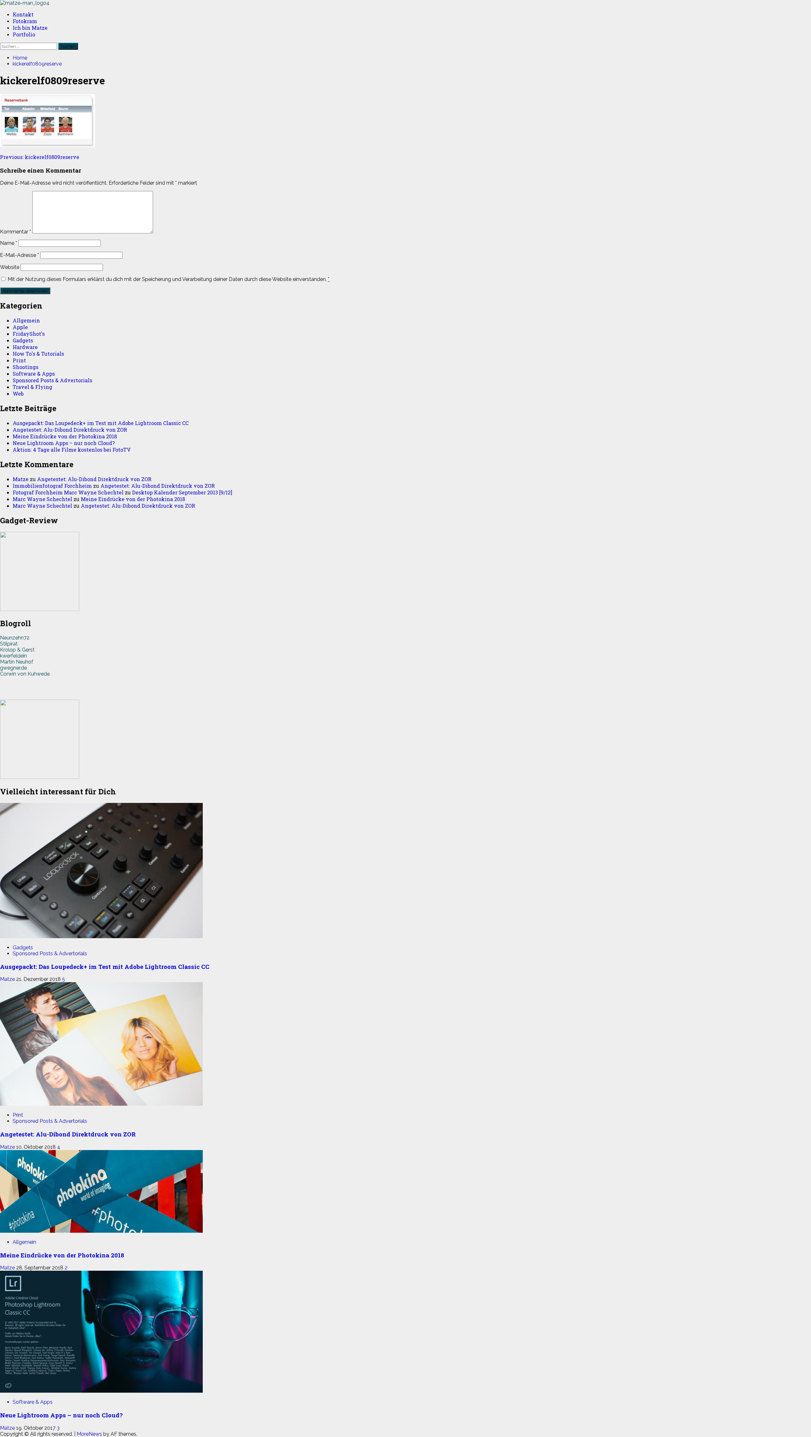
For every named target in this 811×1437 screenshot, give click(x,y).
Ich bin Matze (30, 27)
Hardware (25, 347)
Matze (21, 479)
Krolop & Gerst (17, 650)
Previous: (39, 157)
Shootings (25, 367)
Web (18, 393)
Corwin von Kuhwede (25, 674)
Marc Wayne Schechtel (42, 499)
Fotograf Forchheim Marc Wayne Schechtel (68, 492)
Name (8, 243)
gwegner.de (13, 668)
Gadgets (23, 340)
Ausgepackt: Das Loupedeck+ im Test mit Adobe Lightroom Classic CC (100, 423)
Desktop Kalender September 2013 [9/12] (182, 492)
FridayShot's (29, 333)
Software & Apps (34, 373)
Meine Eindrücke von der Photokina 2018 (65, 436)
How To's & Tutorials (38, 353)
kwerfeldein (13, 656)
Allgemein (26, 320)
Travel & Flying (32, 387)
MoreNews (89, 1434)
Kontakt (23, 14)
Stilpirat (9, 644)
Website (9, 267)
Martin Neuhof (16, 662)
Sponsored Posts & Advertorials (52, 380)
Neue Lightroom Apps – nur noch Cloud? (64, 443)
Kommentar (15, 232)
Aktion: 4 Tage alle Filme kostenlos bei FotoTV (72, 449)
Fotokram (25, 21)
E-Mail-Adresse (19, 255)
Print (19, 360)
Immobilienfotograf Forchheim (52, 485)
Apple (20, 327)
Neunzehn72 (14, 638)
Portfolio (24, 34)
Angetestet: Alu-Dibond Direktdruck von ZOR (70, 429)
